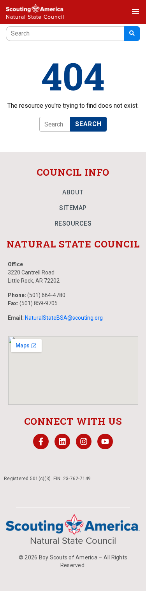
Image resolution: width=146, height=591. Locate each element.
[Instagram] (83, 441)
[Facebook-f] (41, 441)
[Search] (132, 33)
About (73, 192)
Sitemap (73, 208)
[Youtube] (105, 441)
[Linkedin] (62, 441)
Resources (73, 223)
